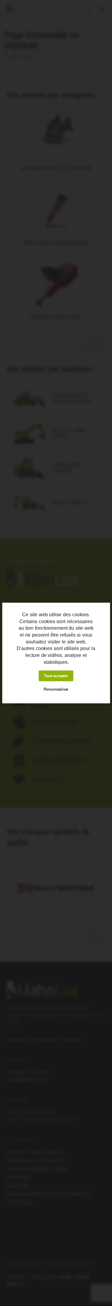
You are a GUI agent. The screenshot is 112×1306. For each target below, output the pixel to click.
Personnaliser (56, 689)
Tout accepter (56, 676)
